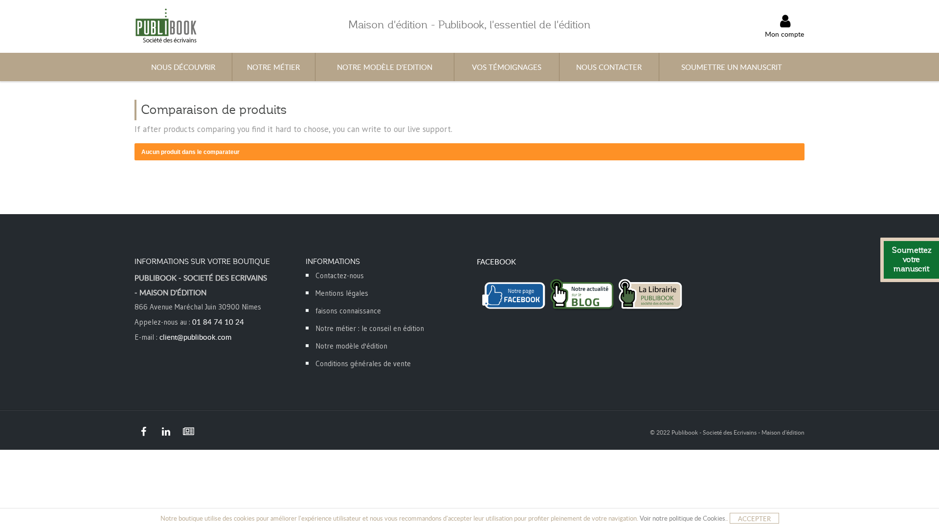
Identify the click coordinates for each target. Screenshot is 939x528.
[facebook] (143, 431)
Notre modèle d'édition (351, 346)
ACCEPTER (754, 518)
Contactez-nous (339, 275)
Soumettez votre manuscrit (911, 259)
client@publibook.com (195, 337)
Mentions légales (341, 293)
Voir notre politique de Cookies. (683, 518)
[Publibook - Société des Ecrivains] (165, 25)
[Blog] (188, 431)
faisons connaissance (348, 310)
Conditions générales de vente (363, 363)
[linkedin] (166, 431)
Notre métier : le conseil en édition (369, 328)
